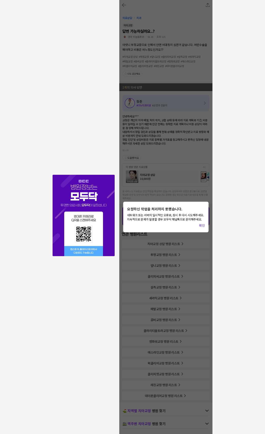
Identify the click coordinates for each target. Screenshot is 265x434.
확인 (202, 225)
